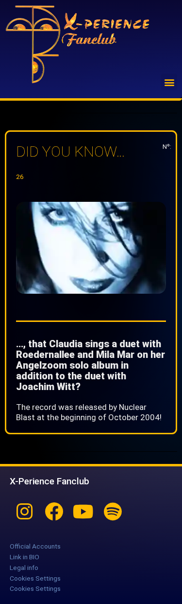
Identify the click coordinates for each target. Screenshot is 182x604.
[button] (169, 82)
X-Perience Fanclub (49, 481)
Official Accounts (35, 546)
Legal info (24, 567)
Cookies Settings (35, 578)
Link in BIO (24, 557)
